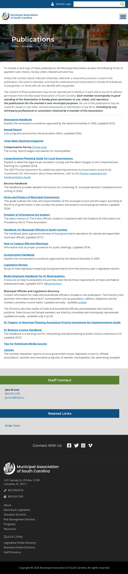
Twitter (77, 445)
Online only (39, 147)
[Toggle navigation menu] (122, 16)
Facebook (70, 445)
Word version (53, 283)
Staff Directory (12, 552)
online (82, 302)
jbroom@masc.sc (15, 397)
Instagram (84, 445)
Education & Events (15, 514)
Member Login (63, 4)
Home (15, 46)
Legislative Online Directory (20, 542)
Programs (9, 524)
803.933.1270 (12, 393)
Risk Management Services (19, 519)
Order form (12, 425)
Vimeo (91, 445)
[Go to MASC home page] (20, 14)
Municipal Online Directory (19, 547)
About (7, 505)
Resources (27, 46)
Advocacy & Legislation (17, 510)
